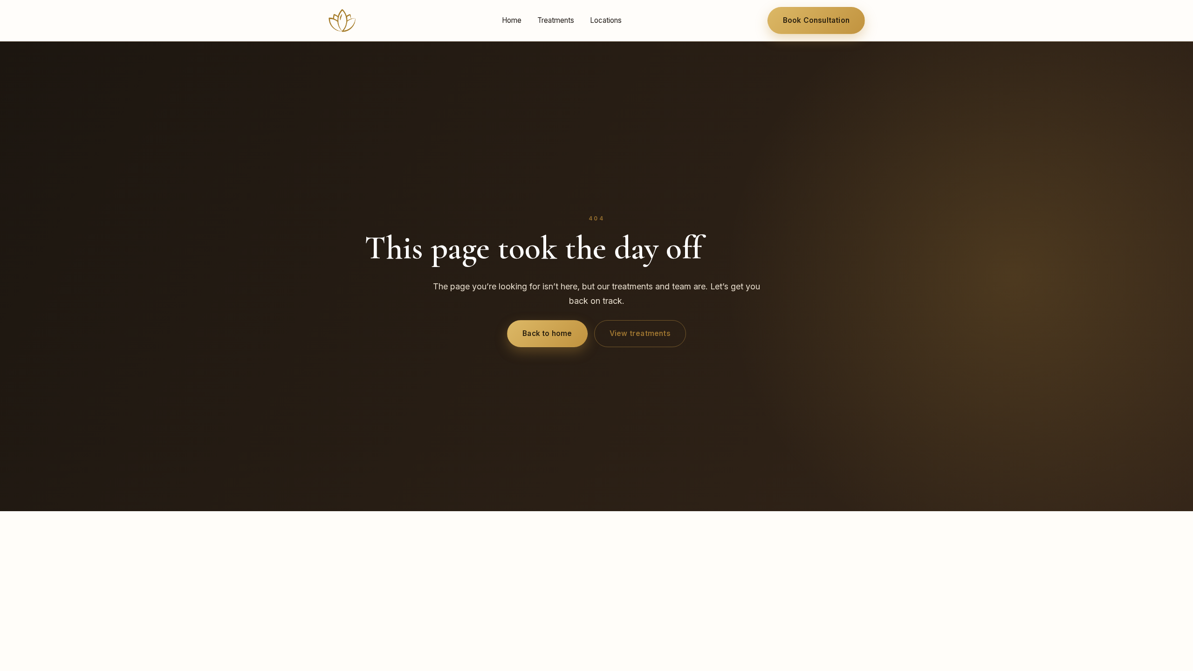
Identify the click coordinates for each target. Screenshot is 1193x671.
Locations (606, 20)
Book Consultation (816, 20)
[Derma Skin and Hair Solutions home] (342, 20)
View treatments (640, 333)
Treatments (555, 20)
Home (511, 20)
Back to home (547, 333)
